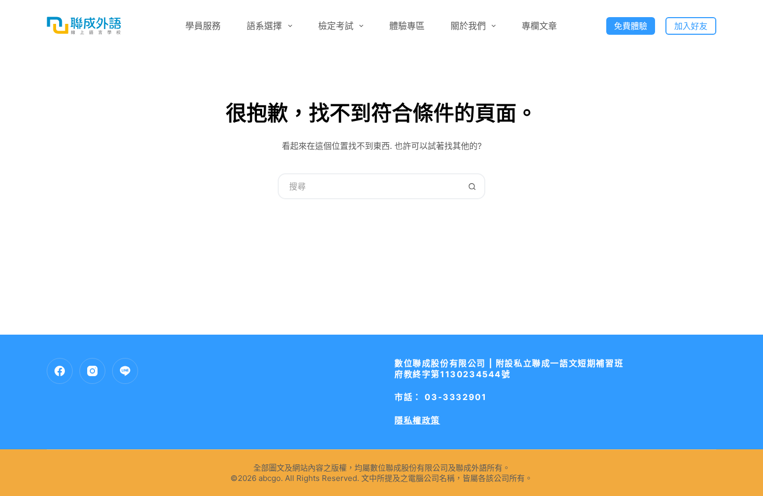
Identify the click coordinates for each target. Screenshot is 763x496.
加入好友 (690, 26)
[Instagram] (92, 371)
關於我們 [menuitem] (468, 26)
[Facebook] (60, 371)
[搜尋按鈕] (472, 186)
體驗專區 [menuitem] (407, 26)
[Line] (125, 371)
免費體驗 (630, 26)
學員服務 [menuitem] (203, 26)
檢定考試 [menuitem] (335, 26)
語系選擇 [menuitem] (264, 26)
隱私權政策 (417, 420)
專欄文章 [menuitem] (539, 26)
